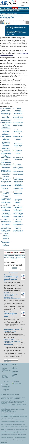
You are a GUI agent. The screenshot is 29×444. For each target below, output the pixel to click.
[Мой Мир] (6, 23)
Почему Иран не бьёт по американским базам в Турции (10, 315)
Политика (14, 8)
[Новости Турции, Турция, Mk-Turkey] (16, 383)
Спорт (3, 371)
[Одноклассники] (5, 23)
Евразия (4, 365)
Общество (21, 8)
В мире (3, 369)
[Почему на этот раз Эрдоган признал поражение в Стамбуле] (6, 178)
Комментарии (13, 13)
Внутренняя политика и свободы (14, 264)
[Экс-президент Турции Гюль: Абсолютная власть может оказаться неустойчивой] (6, 108)
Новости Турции (6, 102)
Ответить (14, 267)
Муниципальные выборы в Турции (20, 100)
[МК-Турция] (9, 3)
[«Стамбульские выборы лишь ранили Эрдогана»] (19, 122)
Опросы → (22, 269)
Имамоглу (5, 100)
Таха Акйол (6, 328)
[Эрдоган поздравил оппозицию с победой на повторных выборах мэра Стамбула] (6, 233)
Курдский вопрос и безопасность (14, 265)
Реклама (14, 377)
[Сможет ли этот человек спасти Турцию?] (19, 136)
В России (4, 367)
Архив (13, 379)
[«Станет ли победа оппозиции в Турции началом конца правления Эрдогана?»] (6, 150)
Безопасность (17, 10)
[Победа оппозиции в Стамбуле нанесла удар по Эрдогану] (19, 164)
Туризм (26, 8)
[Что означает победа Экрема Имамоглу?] (19, 192)
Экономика (3, 10)
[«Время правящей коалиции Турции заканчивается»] (19, 108)
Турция (6, 103)
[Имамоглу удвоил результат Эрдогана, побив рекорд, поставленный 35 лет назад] (6, 192)
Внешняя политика (10, 262)
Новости (9, 8)
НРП (1, 102)
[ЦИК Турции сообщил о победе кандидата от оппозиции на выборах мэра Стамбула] (6, 205)
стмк (9, 103)
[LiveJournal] (8, 23)
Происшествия (4, 13)
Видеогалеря (14, 367)
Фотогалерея (4, 376)
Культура (9, 10)
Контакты (14, 376)
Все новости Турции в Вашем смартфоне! (10, 394)
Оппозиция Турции (14, 102)
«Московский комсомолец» (7, 398)
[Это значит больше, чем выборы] (19, 150)
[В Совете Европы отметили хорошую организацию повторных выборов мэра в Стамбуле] (6, 164)
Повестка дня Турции (9, 339)
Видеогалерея (5, 377)
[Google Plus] (9, 23)
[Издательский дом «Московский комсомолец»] (6, 386)
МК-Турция (3, 8)
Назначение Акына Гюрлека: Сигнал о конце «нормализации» (12, 343)
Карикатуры (14, 368)
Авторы (13, 372)
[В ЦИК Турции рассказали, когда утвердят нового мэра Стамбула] (6, 219)
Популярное (4, 368)
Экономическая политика (12, 261)
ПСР (20, 102)
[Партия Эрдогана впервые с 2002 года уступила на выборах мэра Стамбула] (19, 205)
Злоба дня (4, 375)
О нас (13, 375)
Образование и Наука (6, 370)
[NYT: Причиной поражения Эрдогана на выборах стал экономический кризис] (6, 136)
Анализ (3, 372)
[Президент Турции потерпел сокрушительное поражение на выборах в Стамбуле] (19, 178)
